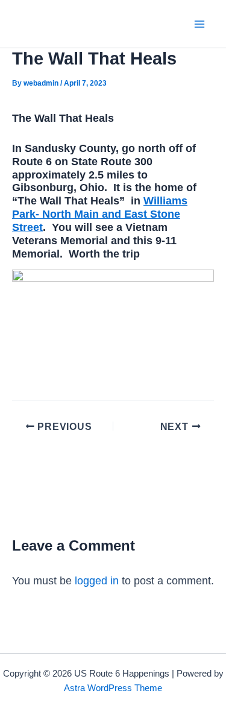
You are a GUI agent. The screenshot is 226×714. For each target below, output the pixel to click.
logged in (97, 580)
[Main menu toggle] (200, 24)
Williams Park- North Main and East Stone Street (99, 213)
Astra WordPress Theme (113, 688)
